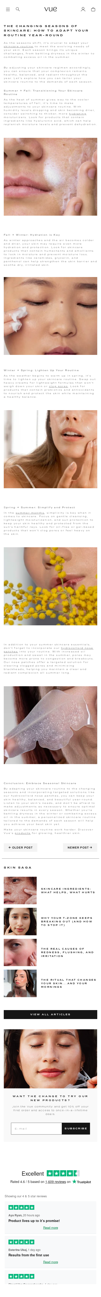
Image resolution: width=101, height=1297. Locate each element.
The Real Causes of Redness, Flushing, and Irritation (67, 952)
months (37, 512)
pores (62, 386)
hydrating (77, 113)
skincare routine (18, 46)
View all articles (50, 1014)
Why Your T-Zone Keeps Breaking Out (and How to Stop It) (67, 921)
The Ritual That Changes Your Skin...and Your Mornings (69, 983)
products (23, 833)
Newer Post (80, 847)
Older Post (20, 847)
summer (23, 512)
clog (53, 386)
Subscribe (76, 1128)
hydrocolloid (72, 648)
